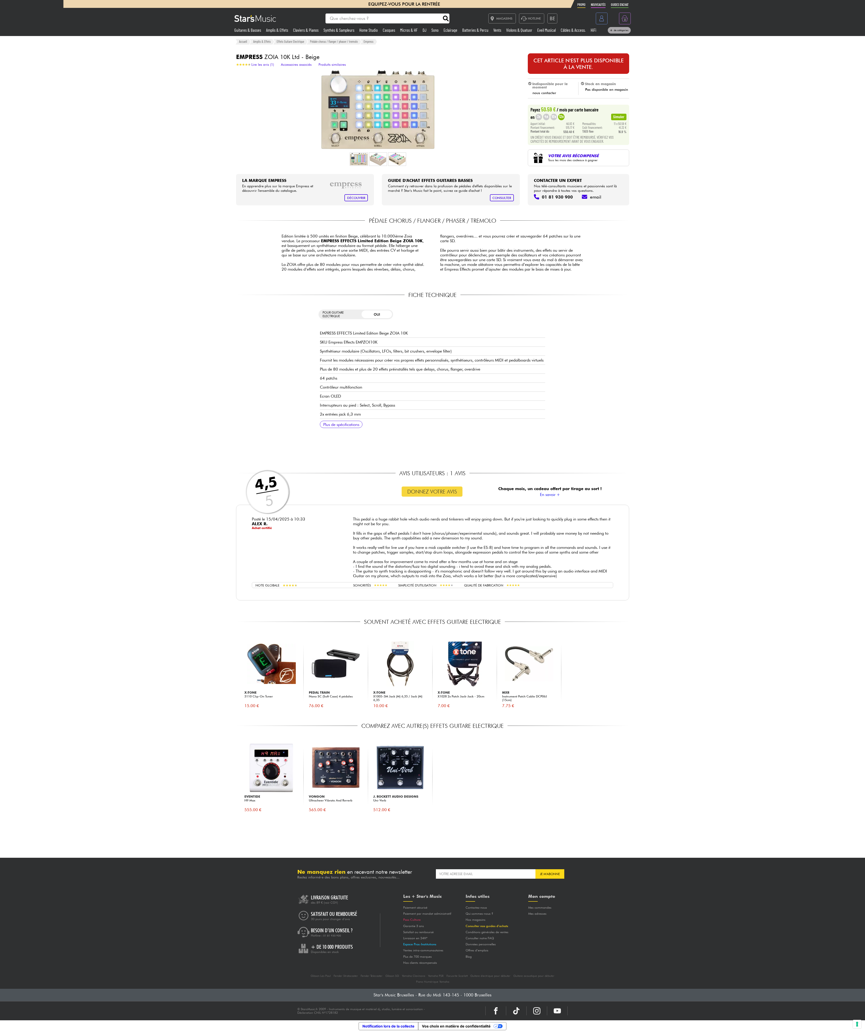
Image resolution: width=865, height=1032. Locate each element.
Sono (435, 30)
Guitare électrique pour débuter (490, 976)
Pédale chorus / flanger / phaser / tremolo (334, 41)
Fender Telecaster (371, 976)
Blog (469, 956)
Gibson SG (392, 976)
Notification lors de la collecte (388, 1026)
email (595, 197)
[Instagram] (537, 1011)
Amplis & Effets (277, 30)
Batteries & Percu (475, 30)
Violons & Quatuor (519, 30)
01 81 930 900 (332, 935)
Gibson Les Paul (321, 976)
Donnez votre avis (432, 491)
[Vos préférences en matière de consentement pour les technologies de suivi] (857, 1024)
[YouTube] (557, 1011)
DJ (425, 30)
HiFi (593, 30)
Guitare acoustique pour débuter (533, 976)
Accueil (243, 41)
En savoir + (550, 494)
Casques (389, 30)
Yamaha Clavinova (413, 976)
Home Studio (369, 30)
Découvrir (356, 198)
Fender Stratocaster (346, 976)
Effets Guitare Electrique (290, 41)
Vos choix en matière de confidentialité (456, 1026)
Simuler (618, 116)
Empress (368, 41)
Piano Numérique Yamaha (432, 981)
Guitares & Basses (248, 30)
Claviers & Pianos (306, 30)
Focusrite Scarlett (457, 976)
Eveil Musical (547, 30)
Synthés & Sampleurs (339, 30)
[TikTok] (516, 1011)
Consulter (501, 198)
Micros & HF (409, 30)
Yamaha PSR (436, 976)
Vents (497, 30)
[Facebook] (496, 1011)
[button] (359, 159)
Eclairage (451, 30)
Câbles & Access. (574, 30)
